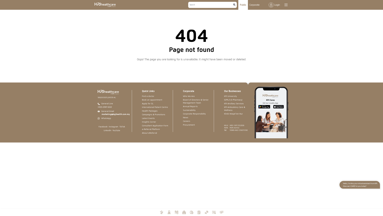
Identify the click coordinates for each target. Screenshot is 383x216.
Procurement (189, 125)
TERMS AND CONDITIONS (239, 130)
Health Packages (150, 111)
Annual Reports (190, 107)
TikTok (122, 127)
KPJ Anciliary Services (234, 104)
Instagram (113, 127)
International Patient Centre (155, 107)
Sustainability (189, 110)
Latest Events (148, 118)
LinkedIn (107, 131)
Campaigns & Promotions (153, 115)
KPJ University (230, 96)
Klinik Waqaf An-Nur (233, 114)
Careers (186, 121)
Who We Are (189, 96)
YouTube (116, 131)
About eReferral (149, 133)
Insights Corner (149, 122)
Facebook (103, 127)
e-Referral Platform (151, 129)
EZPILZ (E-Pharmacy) (233, 100)
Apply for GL (147, 104)
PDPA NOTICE (234, 128)
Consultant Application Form (155, 126)
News (185, 118)
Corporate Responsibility (194, 114)
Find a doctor (148, 96)
